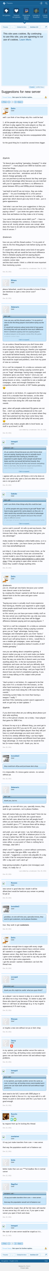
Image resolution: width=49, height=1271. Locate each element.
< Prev (4, 102)
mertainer (15, 1136)
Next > (20, 102)
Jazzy (13, 1041)
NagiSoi (14, 1184)
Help (46, 1261)
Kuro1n (14, 1114)
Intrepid (14, 442)
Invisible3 (15, 756)
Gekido (14, 494)
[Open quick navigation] (46, 27)
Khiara (13, 280)
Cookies (32, 87)
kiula (13, 1160)
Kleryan (14, 1019)
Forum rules (25, 1268)
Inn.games (4, 1261)
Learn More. (25, 39)
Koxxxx (14, 883)
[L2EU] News (40, 87)
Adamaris (15, 307)
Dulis (13, 108)
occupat (14, 977)
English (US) (14, 1261)
